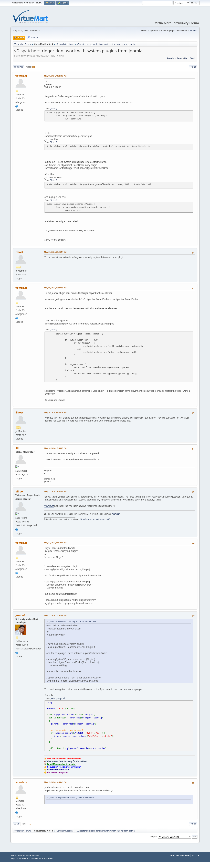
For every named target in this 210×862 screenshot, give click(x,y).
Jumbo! (20, 615)
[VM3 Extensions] (16, 529)
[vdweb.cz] (16, 105)
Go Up (16, 824)
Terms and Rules (183, 855)
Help (172, 855)
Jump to (153, 836)
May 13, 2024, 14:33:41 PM (55, 782)
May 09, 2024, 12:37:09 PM (55, 287)
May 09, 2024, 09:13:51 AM (55, 252)
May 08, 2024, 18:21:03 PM (55, 76)
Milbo (19, 491)
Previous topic (175, 58)
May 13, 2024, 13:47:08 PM (55, 615)
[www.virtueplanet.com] (16, 652)
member (193, 30)
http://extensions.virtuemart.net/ (95, 519)
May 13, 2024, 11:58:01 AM (55, 542)
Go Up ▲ (196, 855)
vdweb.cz (21, 76)
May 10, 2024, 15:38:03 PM (55, 448)
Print (193, 67)
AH (17, 448)
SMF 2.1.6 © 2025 (17, 855)
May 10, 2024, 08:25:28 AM (55, 412)
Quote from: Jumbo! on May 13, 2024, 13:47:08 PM (71, 797)
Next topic (190, 58)
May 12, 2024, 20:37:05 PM (55, 491)
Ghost (19, 252)
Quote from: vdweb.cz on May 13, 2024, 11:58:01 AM (72, 621)
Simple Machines (32, 855)
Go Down (18, 67)
